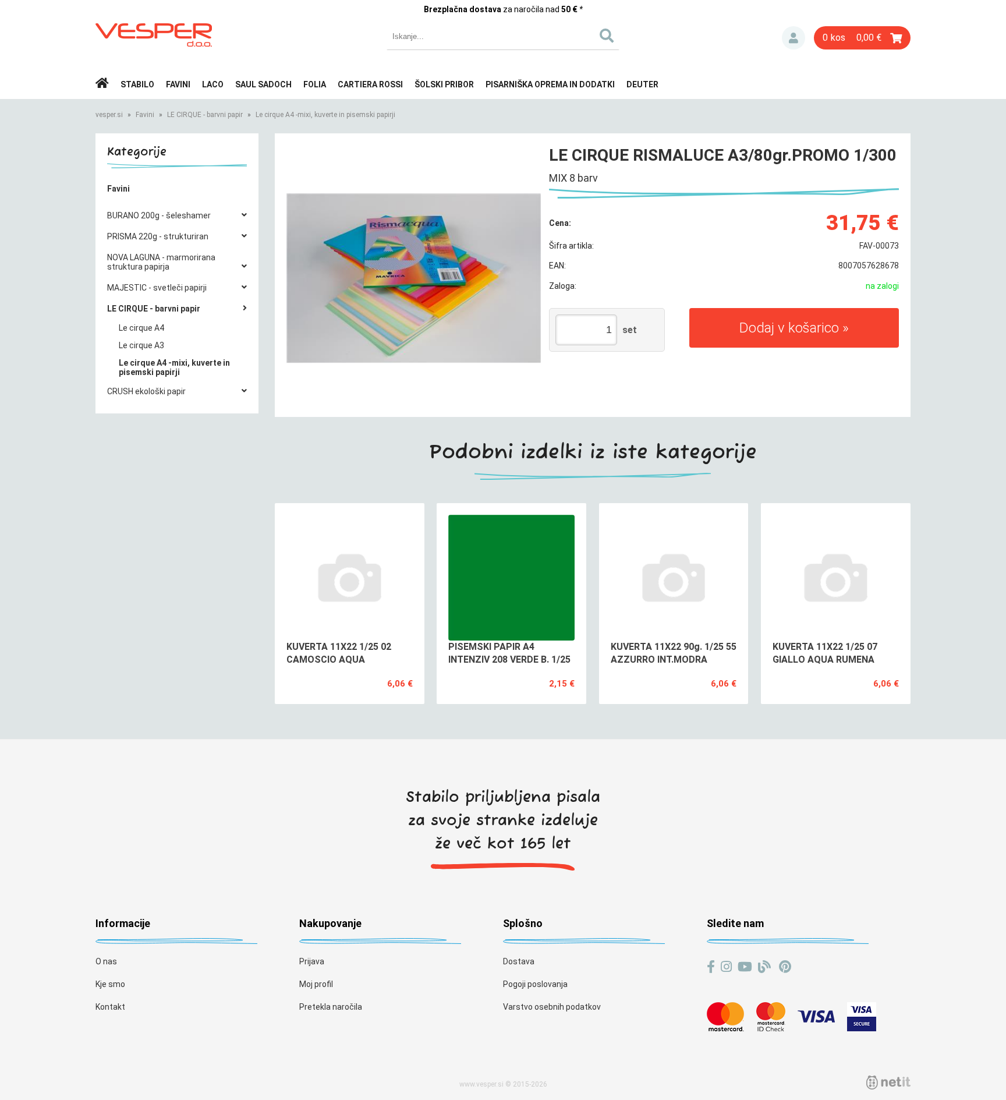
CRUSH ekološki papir (146, 391)
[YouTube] (745, 967)
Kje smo (110, 984)
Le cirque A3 (141, 345)
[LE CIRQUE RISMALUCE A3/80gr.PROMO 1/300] (413, 278)
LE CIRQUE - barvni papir (205, 115)
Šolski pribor (444, 84)
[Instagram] (726, 967)
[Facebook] (711, 967)
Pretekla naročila (330, 1006)
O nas (106, 961)
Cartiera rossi (370, 84)
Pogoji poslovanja (535, 984)
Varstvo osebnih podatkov (552, 1006)
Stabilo (137, 84)
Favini (178, 84)
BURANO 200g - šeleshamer (159, 215)
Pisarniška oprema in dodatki (550, 84)
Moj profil (316, 984)
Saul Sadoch (263, 84)
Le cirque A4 (141, 328)
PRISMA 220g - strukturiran (157, 236)
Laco (213, 84)
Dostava (518, 961)
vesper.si (109, 115)
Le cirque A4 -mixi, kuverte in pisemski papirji (325, 115)
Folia (314, 84)
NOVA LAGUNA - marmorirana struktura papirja (161, 262)
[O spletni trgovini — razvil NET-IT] (888, 1083)
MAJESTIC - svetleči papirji (157, 287)
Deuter (642, 84)
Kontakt (110, 1006)
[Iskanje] (606, 36)
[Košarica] (862, 37)
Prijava (793, 37)
